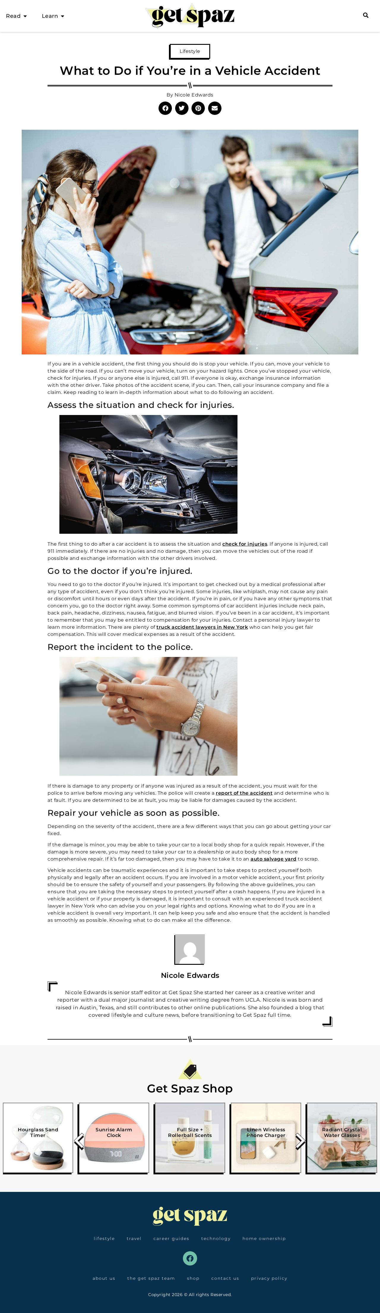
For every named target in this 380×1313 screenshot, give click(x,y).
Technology (216, 1238)
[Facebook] (190, 1258)
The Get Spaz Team (151, 1278)
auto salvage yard (274, 859)
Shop (193, 1278)
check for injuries (244, 544)
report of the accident (244, 793)
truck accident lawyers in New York (202, 627)
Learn (50, 16)
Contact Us (225, 1278)
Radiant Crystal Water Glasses (342, 1132)
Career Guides (171, 1238)
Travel (134, 1238)
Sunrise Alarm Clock (114, 1132)
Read (13, 16)
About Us (104, 1278)
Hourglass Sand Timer (38, 1132)
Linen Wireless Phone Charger (266, 1132)
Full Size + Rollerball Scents (190, 1132)
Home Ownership (264, 1238)
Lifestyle (190, 51)
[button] (165, 108)
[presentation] (79, 1143)
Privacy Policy (269, 1278)
